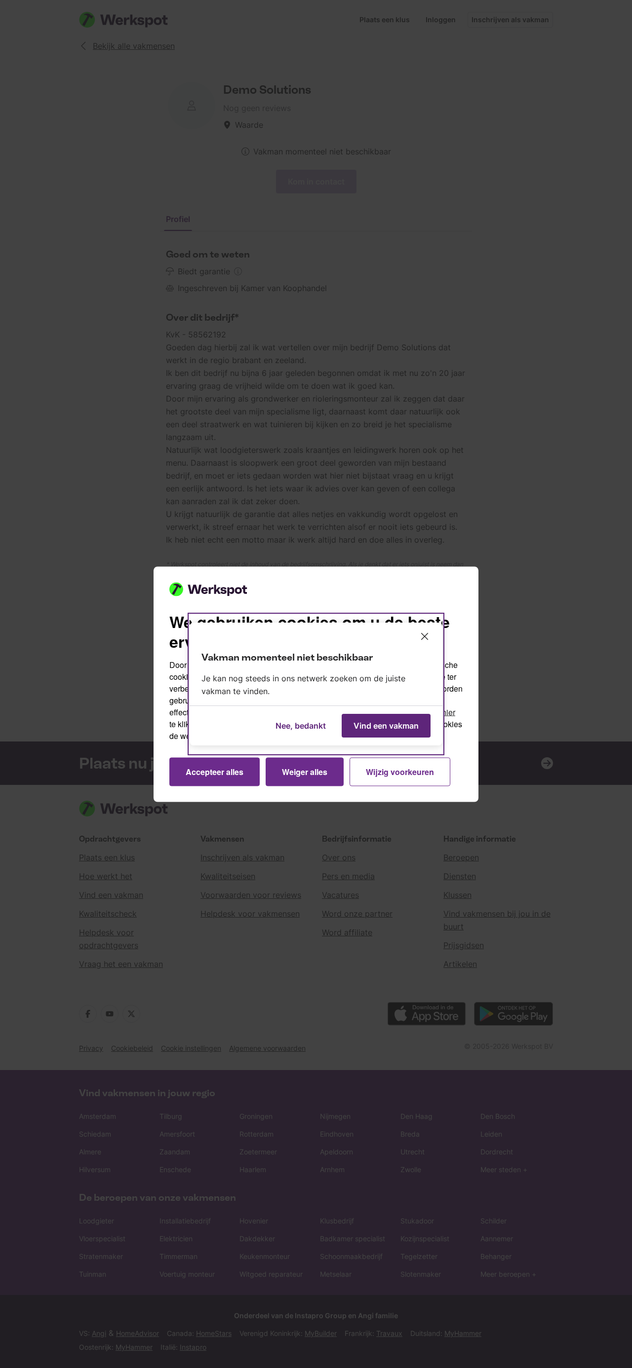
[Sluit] (425, 636)
